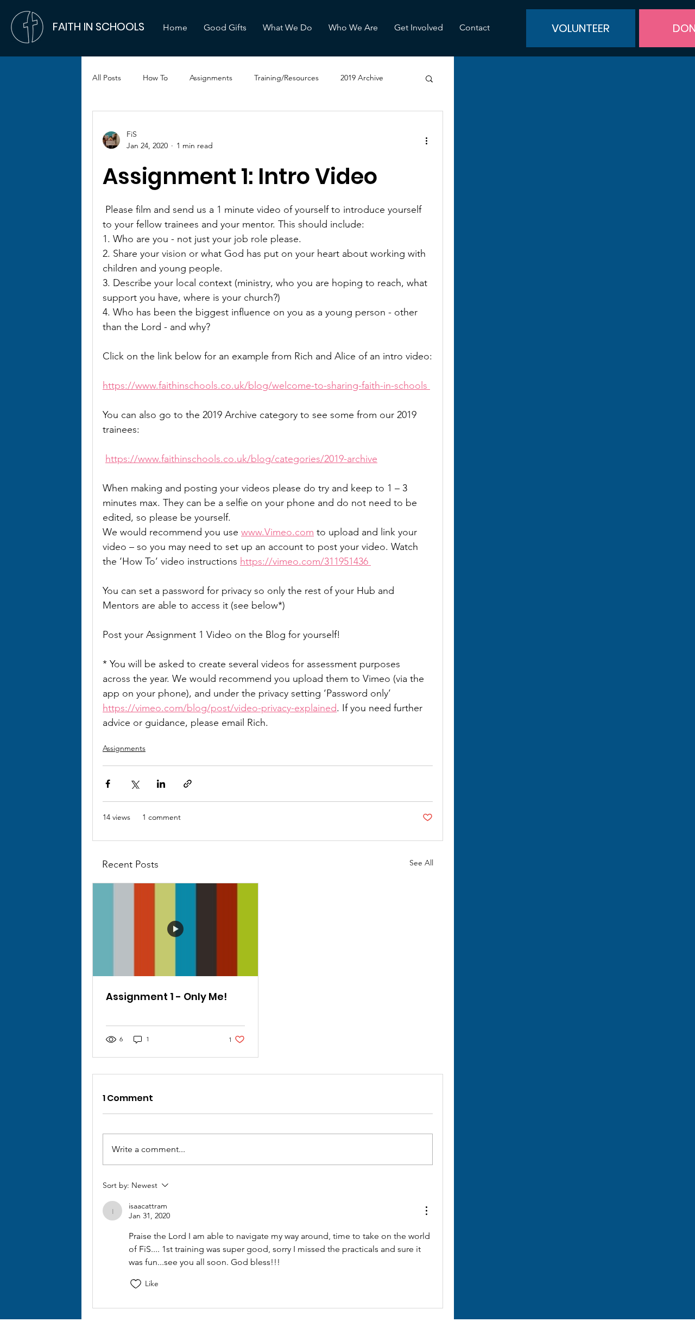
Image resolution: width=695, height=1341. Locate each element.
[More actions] (426, 140)
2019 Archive (361, 78)
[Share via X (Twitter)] (134, 784)
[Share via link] (187, 784)
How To (155, 78)
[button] (429, 78)
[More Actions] (426, 1210)
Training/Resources (286, 78)
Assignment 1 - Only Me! (166, 996)
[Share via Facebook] (108, 784)
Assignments (210, 78)
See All (421, 863)
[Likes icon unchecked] (136, 1284)
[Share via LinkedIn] (161, 784)
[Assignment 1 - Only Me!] (175, 929)
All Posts (106, 78)
